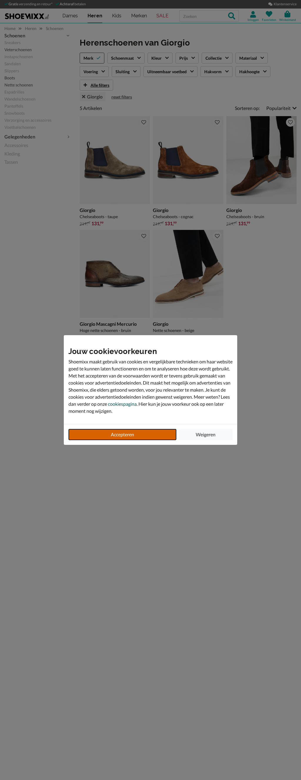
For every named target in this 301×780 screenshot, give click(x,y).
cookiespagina (122, 404)
